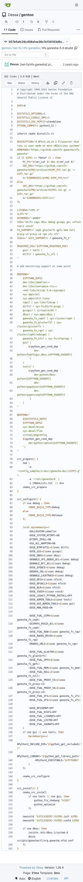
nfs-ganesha (31, 48)
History (35, 83)
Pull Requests (51, 29)
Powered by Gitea (31, 867)
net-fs (17, 48)
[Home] (7, 5)
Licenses (52, 878)
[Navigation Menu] (77, 5)
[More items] (78, 30)
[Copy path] (75, 48)
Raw (9, 83)
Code (12, 29)
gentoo (27, 15)
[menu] (20, 878)
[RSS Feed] (6, 22)
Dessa (13, 15)
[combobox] (25, 55)
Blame (21, 83)
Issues (29, 29)
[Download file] (48, 83)
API (66, 878)
